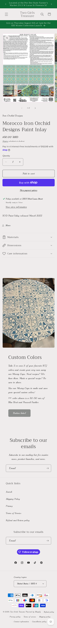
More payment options (28, 190)
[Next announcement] (51, 4)
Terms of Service (13, 513)
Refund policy (49, 612)
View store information (16, 206)
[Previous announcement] (5, 4)
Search (9, 491)
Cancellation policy (39, 622)
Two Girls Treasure (18, 612)
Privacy (9, 506)
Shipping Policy (13, 499)
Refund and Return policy (18, 520)
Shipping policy (44, 617)
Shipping (5, 141)
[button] (6, 14)
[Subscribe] (47, 468)
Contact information (21, 622)
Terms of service (30, 617)
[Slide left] (22, 108)
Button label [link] (19, 413)
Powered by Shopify (33, 612)
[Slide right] (35, 108)
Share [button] (8, 225)
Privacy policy (15, 617)
